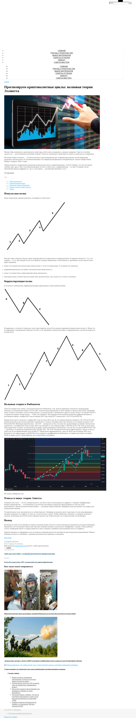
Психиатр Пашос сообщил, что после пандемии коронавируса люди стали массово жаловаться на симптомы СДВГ (25, 697)
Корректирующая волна (17, 183)
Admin (8, 548)
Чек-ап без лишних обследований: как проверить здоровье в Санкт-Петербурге (26, 691)
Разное (6, 82)
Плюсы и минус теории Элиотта (20, 187)
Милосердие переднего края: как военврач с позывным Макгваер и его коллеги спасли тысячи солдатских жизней (40, 613)
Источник (7, 538)
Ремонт (61, 60)
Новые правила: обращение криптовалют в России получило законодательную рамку (24, 679)
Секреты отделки (61, 57)
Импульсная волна (16, 181)
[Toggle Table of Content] (5, 178)
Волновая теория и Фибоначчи (20, 185)
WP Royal (17, 710)
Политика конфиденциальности (20, 713)
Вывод (12, 189)
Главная (62, 50)
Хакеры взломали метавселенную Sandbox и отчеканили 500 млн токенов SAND (24, 704)
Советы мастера (61, 62)
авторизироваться (19, 546)
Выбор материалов (61, 55)
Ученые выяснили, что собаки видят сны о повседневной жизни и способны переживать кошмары (34, 669)
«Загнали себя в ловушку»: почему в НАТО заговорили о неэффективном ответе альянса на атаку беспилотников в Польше (43, 661)
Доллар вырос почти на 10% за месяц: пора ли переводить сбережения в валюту (25, 685)
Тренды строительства (61, 53)
